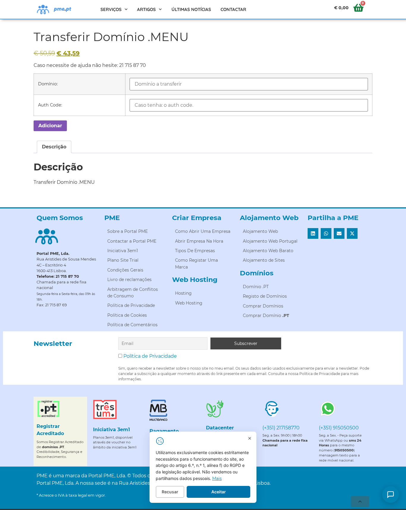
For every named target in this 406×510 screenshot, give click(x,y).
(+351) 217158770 (281, 428)
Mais (217, 478)
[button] (313, 233)
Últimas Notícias (191, 9)
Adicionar (50, 125)
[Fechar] (249, 438)
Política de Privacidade (150, 356)
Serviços (111, 9)
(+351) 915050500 (339, 428)
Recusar (170, 491)
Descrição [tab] (54, 147)
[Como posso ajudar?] (390, 494)
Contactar (233, 9)
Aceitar (218, 491)
